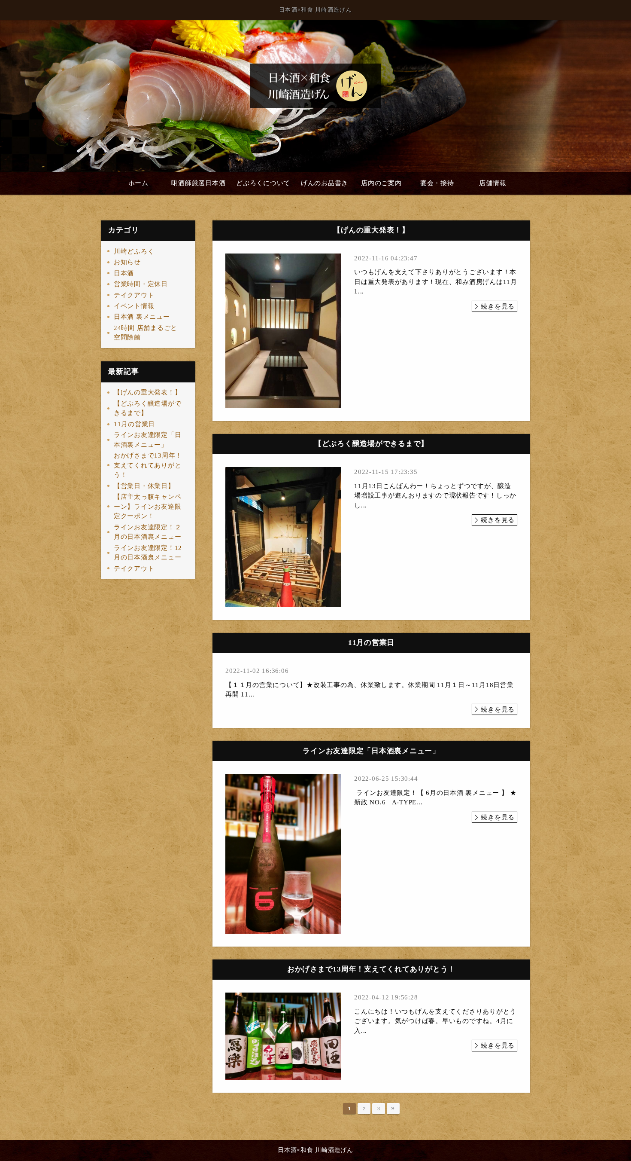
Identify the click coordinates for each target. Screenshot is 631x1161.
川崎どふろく (134, 251)
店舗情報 (492, 183)
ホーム (138, 183)
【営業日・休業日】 (144, 486)
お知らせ (127, 262)
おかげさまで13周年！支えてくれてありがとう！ (148, 465)
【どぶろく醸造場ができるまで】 (148, 408)
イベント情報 (134, 305)
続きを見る (498, 306)
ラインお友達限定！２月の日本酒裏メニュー (148, 532)
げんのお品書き (324, 183)
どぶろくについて (263, 183)
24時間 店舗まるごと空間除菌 (145, 332)
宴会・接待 (437, 183)
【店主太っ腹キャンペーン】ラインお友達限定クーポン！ (148, 506)
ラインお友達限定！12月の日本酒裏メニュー (148, 552)
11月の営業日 (134, 424)
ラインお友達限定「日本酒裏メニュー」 (148, 439)
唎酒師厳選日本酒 (198, 183)
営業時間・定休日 (141, 284)
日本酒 (124, 273)
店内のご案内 (381, 183)
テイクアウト (134, 295)
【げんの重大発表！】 (148, 392)
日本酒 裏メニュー (142, 316)
